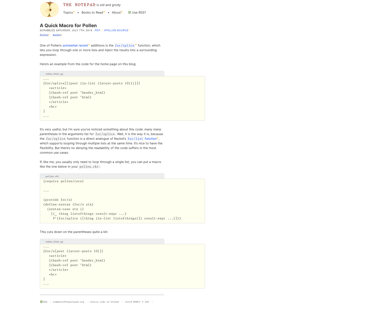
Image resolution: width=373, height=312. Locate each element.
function (142, 138)
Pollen (44, 35)
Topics (68, 12)
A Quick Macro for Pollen (68, 25)
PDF (97, 30)
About (116, 12)
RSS (45, 302)
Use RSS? (139, 12)
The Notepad (79, 4)
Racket (57, 35)
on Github (113, 302)
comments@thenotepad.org (68, 302)
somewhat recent (75, 45)
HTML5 (136, 302)
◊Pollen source (116, 30)
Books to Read (92, 12)
